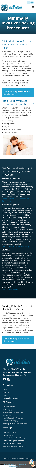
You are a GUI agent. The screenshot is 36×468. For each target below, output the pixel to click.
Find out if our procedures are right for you (17, 92)
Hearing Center (8, 435)
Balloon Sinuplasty (9, 407)
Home (5, 390)
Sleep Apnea (7, 415)
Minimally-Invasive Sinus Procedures (15, 424)
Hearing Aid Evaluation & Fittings (14, 438)
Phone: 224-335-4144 (14, 369)
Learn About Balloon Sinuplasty (15, 246)
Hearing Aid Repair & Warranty (13, 441)
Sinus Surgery (7, 409)
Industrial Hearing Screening (12, 443)
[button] (33, 7)
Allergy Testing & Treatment (13, 412)
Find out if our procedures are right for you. (17, 340)
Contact (5, 395)
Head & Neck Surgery (10, 421)
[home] (11, 7)
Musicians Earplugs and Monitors (14, 446)
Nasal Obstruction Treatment (13, 418)
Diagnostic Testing (9, 432)
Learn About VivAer (10, 289)
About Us (6, 392)
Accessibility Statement (11, 398)
